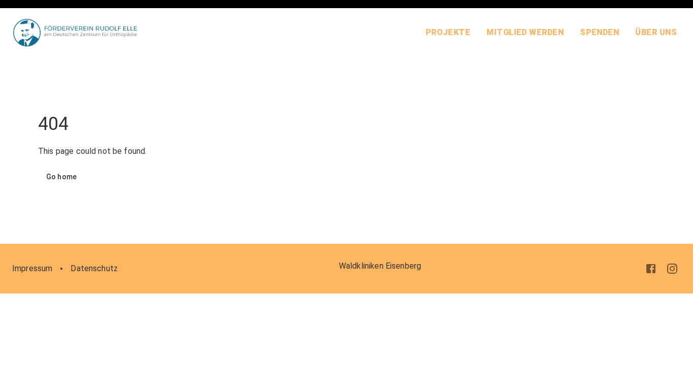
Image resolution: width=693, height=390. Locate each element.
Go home (61, 177)
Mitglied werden (525, 32)
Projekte (448, 32)
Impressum (32, 268)
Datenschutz (94, 268)
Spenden (599, 32)
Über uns (656, 32)
